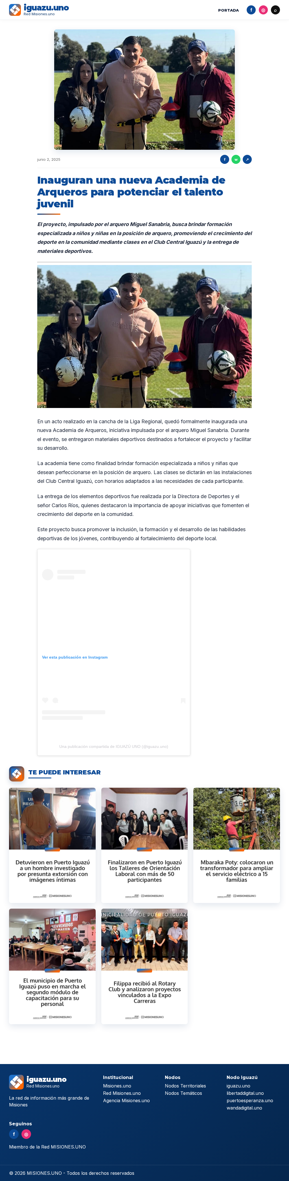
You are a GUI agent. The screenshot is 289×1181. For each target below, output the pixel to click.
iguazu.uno (238, 1086)
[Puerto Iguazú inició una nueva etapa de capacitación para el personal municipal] (52, 966)
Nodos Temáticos (183, 1093)
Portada (228, 10)
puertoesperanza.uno (250, 1100)
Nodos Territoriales (185, 1086)
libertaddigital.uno (245, 1093)
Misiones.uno (117, 1086)
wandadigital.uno (244, 1108)
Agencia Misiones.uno (126, 1100)
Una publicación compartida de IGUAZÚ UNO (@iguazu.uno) (113, 746)
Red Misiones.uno (122, 1093)
